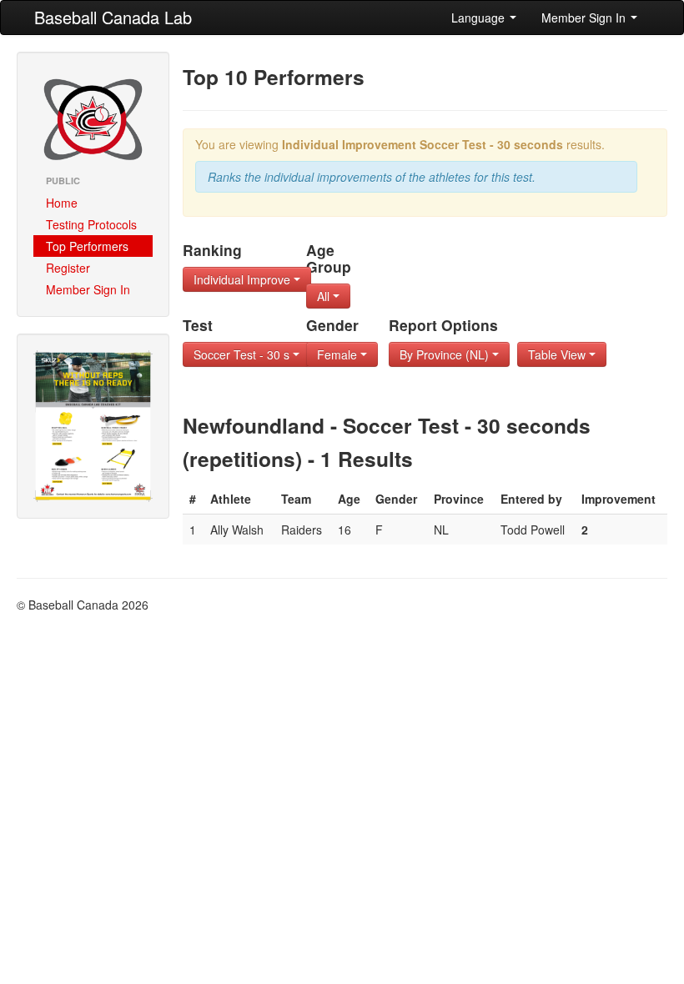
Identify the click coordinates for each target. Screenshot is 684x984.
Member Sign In (585, 17)
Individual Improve (244, 279)
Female (338, 354)
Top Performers (87, 246)
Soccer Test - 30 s (243, 354)
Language (479, 17)
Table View (558, 354)
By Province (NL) (446, 354)
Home (62, 202)
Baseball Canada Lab (113, 17)
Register (68, 267)
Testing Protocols (91, 224)
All (325, 296)
